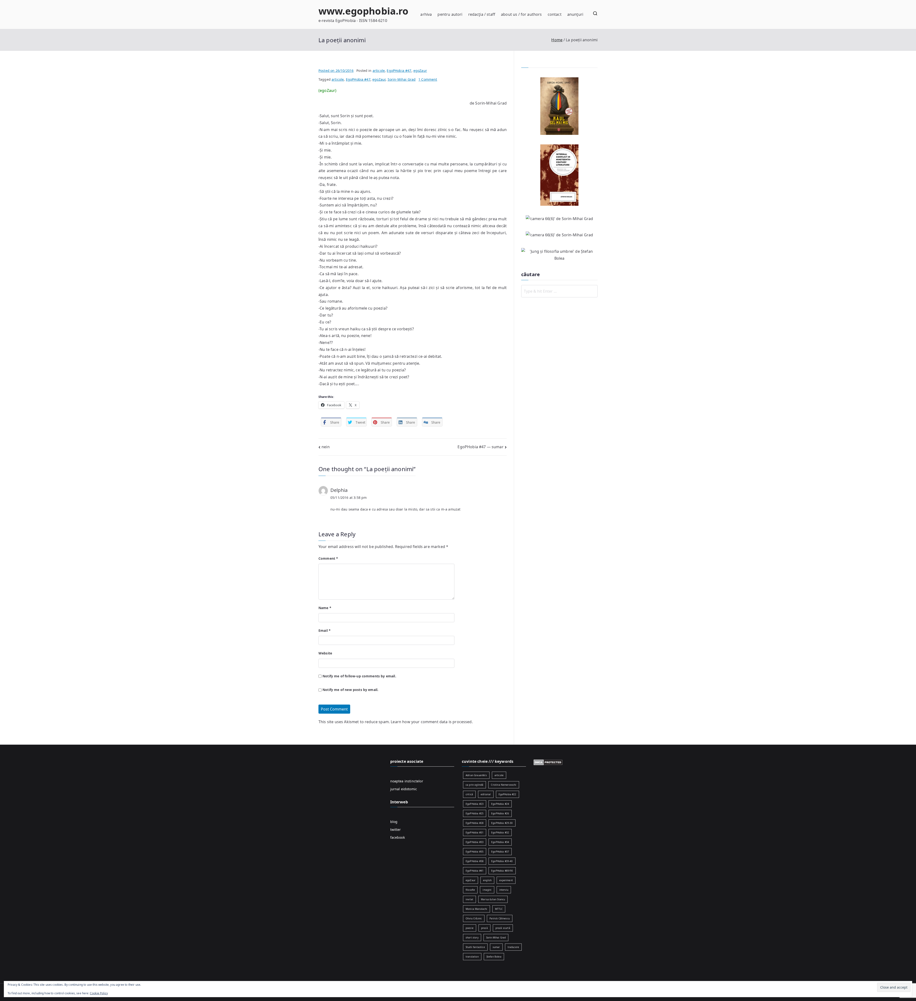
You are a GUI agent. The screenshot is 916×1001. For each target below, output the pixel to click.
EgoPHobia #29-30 (502, 823)
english (487, 880)
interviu (503, 889)
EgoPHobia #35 (475, 851)
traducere (513, 947)
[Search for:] (559, 291)
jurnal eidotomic (403, 789)
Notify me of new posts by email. (350, 689)
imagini (487, 889)
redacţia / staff (481, 14)
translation (472, 956)
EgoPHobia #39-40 (502, 861)
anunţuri (575, 14)
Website (325, 653)
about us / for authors (521, 14)
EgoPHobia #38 (475, 861)
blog (394, 821)
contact (555, 14)
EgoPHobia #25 (475, 813)
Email (324, 630)
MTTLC (499, 909)
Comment (328, 558)
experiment (506, 880)
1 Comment (427, 79)
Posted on (336, 70)
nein (326, 446)
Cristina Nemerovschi (503, 784)
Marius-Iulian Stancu (493, 899)
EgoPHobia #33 (475, 842)
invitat (469, 899)
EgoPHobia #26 (500, 813)
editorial (486, 794)
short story (472, 937)
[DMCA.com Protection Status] (548, 762)
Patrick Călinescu (499, 918)
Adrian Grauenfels (476, 775)
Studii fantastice (475, 947)
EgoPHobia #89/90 (502, 870)
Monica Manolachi (476, 909)
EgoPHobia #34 (500, 842)
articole (379, 70)
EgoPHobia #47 (399, 70)
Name (324, 608)
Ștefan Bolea (493, 956)
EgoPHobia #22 (507, 794)
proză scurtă (502, 928)
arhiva (426, 14)
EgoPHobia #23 (475, 804)
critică (469, 794)
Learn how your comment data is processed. (432, 721)
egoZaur (420, 70)
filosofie (470, 889)
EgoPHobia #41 (475, 870)
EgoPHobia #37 (500, 851)
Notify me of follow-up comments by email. (359, 676)
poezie (470, 928)
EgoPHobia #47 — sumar (480, 446)
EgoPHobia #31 (475, 832)
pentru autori (449, 14)
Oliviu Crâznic (474, 918)
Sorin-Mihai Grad (402, 79)
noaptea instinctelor (406, 781)
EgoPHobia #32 (500, 832)
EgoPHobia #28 (475, 823)
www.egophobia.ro (363, 10)
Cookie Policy (99, 993)
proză (484, 928)
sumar (496, 947)
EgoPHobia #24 (500, 804)
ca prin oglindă (474, 784)
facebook (397, 837)
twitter (395, 829)
